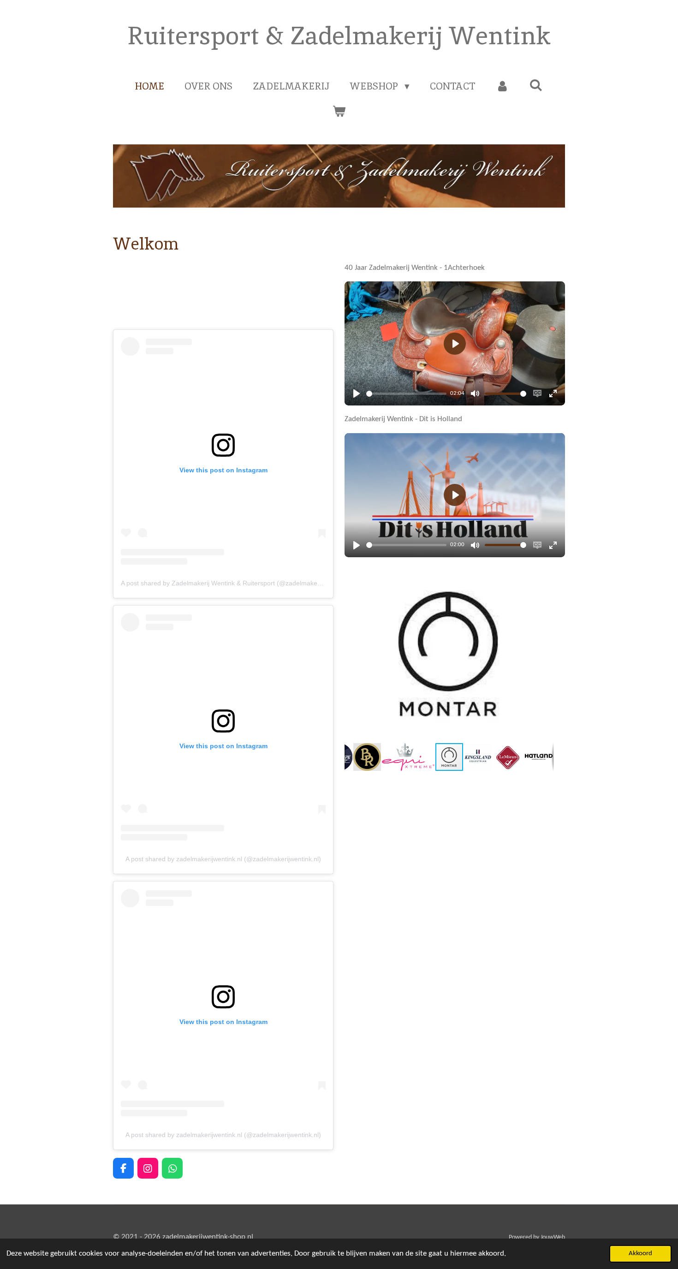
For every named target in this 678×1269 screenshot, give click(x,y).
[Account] (502, 86)
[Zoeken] (536, 85)
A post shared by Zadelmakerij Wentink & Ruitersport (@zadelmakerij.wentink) (235, 583)
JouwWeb (553, 1237)
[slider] (406, 393)
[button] (545, 573)
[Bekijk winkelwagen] (338, 111)
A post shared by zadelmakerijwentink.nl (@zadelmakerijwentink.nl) (223, 859)
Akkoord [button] (640, 1253)
